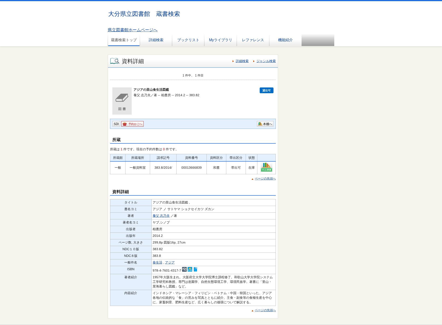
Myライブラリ (220, 40)
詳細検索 (156, 40)
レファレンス (253, 40)
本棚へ (267, 124)
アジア (170, 262)
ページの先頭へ (265, 178)
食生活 (157, 262)
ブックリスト (188, 40)
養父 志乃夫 (161, 216)
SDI (116, 124)
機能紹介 (285, 40)
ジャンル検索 (266, 61)
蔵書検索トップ (124, 40)
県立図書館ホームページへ (132, 30)
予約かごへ (135, 124)
